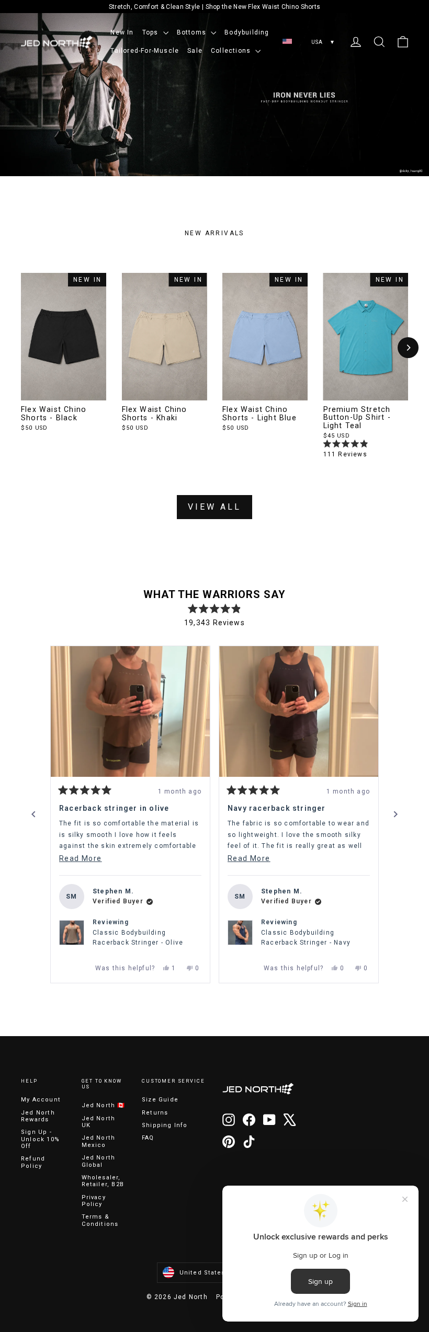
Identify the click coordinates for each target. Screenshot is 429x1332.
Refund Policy (33, 1162)
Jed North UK (99, 1122)
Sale (194, 50)
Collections (232, 50)
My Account (41, 1099)
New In (121, 32)
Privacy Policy (94, 1201)
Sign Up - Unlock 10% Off (40, 1139)
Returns (155, 1112)
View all (214, 507)
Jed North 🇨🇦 (104, 1105)
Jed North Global (99, 1161)
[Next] (408, 347)
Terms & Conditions (100, 1220)
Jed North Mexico (99, 1141)
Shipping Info (165, 1125)
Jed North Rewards (38, 1116)
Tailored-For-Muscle (144, 50)
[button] (130, 711)
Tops (151, 32)
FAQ (148, 1137)
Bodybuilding (246, 32)
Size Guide (160, 1099)
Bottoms (193, 32)
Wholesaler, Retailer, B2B (103, 1181)
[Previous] (33, 814)
